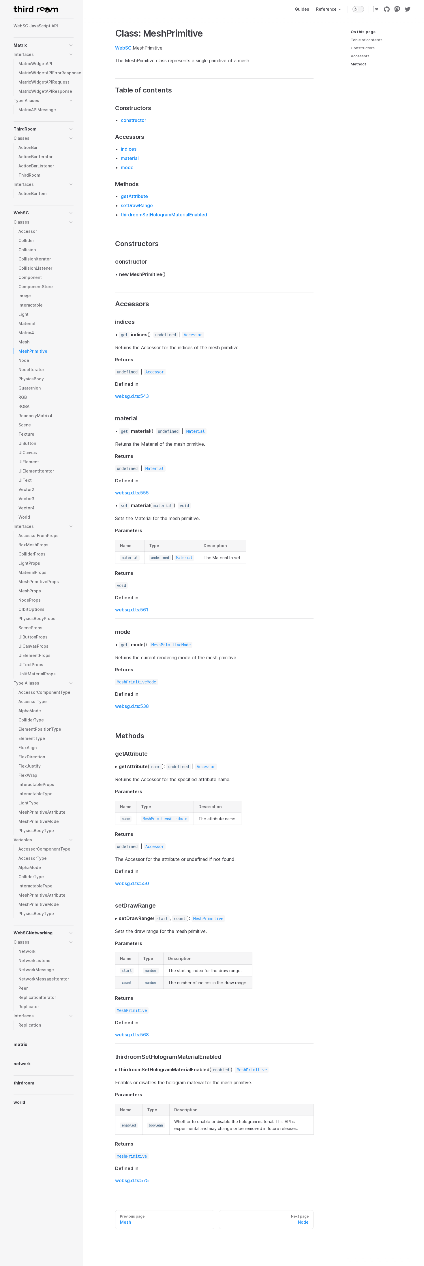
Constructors (363, 48)
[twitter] (407, 9)
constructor (133, 120)
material (130, 158)
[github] (387, 9)
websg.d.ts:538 (132, 706)
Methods (359, 64)
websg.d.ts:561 (131, 610)
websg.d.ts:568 (132, 1035)
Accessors (360, 56)
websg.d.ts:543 (132, 396)
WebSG (123, 48)
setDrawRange (137, 205)
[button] (71, 45)
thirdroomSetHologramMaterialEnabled (164, 215)
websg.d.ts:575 (132, 1180)
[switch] (358, 9)
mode (127, 167)
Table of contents (366, 39)
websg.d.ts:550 (132, 883)
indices (128, 149)
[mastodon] (397, 9)
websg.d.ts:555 (132, 493)
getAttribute (134, 196)
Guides (302, 9)
